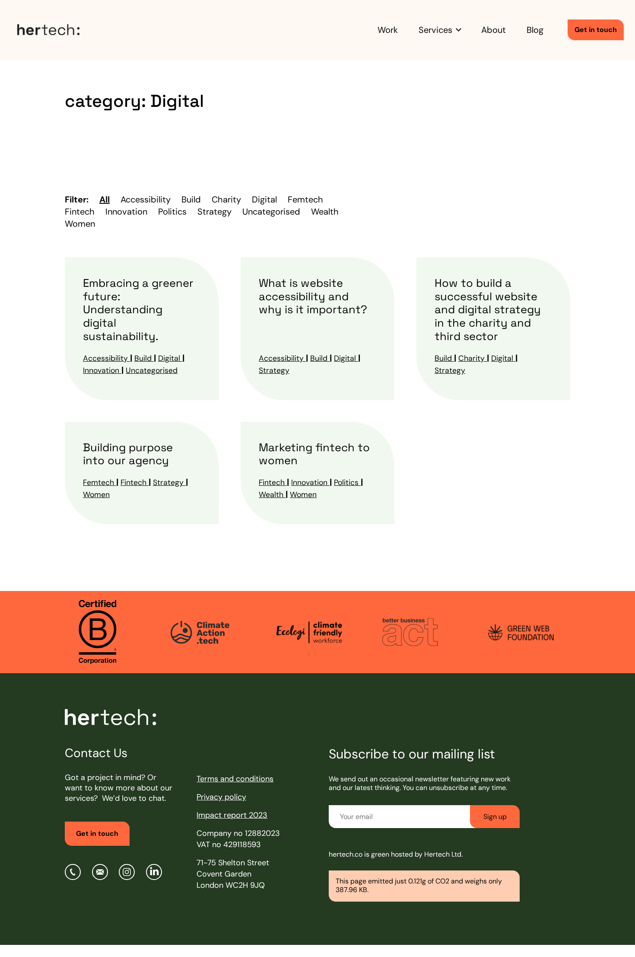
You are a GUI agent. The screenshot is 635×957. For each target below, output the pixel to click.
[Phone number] (73, 872)
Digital (170, 358)
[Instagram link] (127, 872)
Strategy (274, 370)
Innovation (102, 370)
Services (435, 29)
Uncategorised (152, 370)
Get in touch (596, 29)
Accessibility (106, 358)
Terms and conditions (235, 779)
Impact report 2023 (232, 815)
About (493, 29)
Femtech (99, 482)
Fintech (135, 482)
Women (96, 494)
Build (144, 358)
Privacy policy (221, 797)
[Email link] (100, 872)
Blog (535, 29)
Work (388, 29)
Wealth (272, 494)
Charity (472, 358)
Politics (347, 482)
